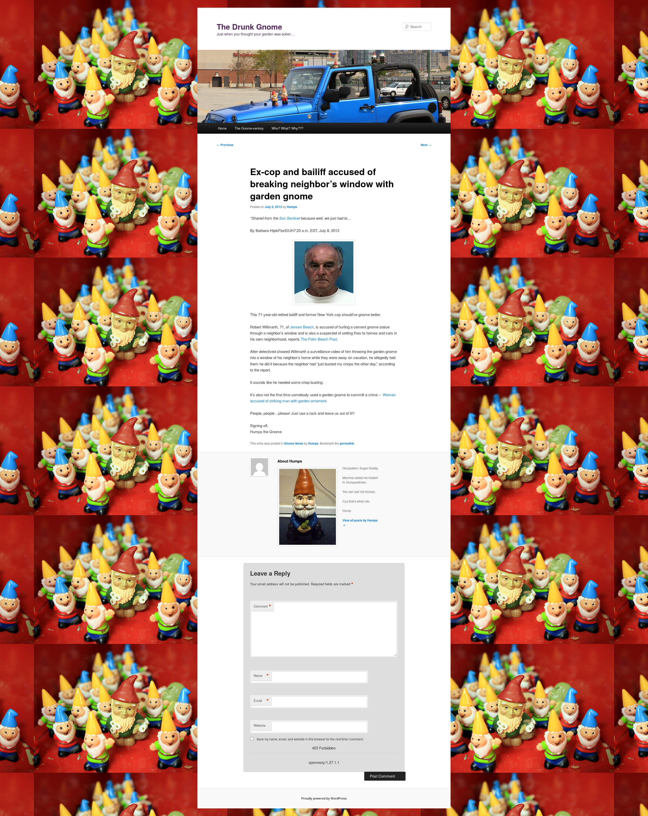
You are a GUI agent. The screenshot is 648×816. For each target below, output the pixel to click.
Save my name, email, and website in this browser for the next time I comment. (310, 739)
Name (261, 676)
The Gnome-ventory (249, 128)
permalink (347, 443)
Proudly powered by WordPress (324, 798)
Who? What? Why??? (287, 128)
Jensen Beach (302, 326)
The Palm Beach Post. (319, 339)
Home (222, 128)
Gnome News (293, 443)
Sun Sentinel (289, 218)
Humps (292, 206)
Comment (262, 606)
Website (260, 725)
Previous (225, 144)
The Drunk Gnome (249, 26)
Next (426, 144)
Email (261, 701)
